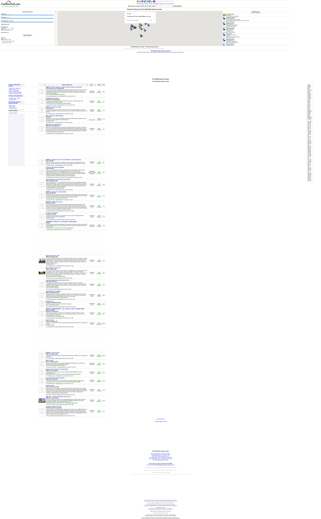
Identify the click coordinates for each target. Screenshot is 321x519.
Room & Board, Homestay (15, 92)
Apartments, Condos (14, 88)
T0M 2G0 (309, 162)
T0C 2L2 (309, 124)
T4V (308, 135)
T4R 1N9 (309, 170)
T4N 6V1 (309, 179)
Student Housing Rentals (15, 93)
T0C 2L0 (309, 126)
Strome (308, 109)
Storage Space (180, 52)
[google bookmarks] (152, 1)
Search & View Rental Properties (160, 500)
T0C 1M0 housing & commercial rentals (160, 453)
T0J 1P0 (309, 136)
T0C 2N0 (309, 130)
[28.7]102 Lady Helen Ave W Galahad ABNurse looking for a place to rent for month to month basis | (236, 19)
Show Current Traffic (7, 42)
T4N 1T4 (309, 165)
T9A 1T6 (309, 148)
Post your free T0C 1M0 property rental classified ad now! (160, 465)
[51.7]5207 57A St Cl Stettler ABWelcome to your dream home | (230, 41)
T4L (308, 157)
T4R (308, 163)
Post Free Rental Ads (149, 500)
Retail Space (12, 105)
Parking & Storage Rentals (15, 95)
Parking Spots (172, 52)
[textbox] (156, 6)
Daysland (309, 117)
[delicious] (145, 1)
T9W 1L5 (309, 143)
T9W (308, 144)
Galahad (309, 86)
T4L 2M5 (309, 154)
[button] (140, 26)
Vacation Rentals (13, 113)
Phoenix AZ (157, 509)
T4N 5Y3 (309, 176)
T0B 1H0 (309, 123)
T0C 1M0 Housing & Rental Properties (160, 51)
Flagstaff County (309, 95)
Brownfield (309, 110)
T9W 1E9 (309, 141)
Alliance (309, 91)
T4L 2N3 (309, 155)
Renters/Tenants (149, 3)
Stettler (308, 100)
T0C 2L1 (309, 125)
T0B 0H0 (309, 128)
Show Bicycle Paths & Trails (8, 41)
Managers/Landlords (158, 3)
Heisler (308, 92)
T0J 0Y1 (309, 156)
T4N (308, 166)
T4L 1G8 (309, 159)
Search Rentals (140, 3)
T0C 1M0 (309, 121)
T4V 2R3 (309, 132)
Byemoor (309, 104)
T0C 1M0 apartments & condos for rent (160, 455)
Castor (308, 90)
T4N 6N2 (309, 172)
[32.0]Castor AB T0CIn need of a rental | (229, 30)
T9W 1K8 (309, 142)
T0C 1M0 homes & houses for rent (160, 456)
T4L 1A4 (309, 153)
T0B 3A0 (309, 146)
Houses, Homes (13, 89)
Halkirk (308, 84)
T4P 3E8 (309, 175)
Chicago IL (164, 508)
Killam (308, 115)
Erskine (309, 112)
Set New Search (231, 21)
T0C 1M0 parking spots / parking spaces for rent (160, 458)
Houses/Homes (154, 52)
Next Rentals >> (161, 419)
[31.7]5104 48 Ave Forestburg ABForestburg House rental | (230, 24)
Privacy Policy (169, 501)
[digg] (149, 1)
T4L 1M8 (309, 160)
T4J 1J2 (309, 145)
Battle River (308, 88)
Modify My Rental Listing (171, 500)
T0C (308, 138)
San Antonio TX (163, 509)
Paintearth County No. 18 (309, 98)
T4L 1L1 (309, 158)
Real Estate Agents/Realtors (160, 501)
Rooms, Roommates (14, 91)
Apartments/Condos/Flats (143, 52)
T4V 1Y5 (309, 134)
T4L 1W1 (309, 161)
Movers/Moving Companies (149, 501)
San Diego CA (170, 509)
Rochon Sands (309, 114)
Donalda (309, 96)
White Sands (308, 106)
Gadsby (309, 85)
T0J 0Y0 (309, 167)
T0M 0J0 (309, 164)
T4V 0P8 (309, 133)
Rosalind (309, 111)
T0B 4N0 (309, 131)
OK (150, 20)
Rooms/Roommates (163, 52)
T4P (308, 171)
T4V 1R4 (309, 137)
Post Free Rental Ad (169, 3)
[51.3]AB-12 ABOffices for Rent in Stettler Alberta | (231, 35)
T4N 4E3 (309, 169)
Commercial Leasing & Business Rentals (15, 102)
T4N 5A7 (309, 177)
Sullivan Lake (309, 108)
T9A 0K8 (309, 149)
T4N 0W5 (309, 174)
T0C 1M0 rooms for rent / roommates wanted (160, 457)
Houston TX (169, 508)
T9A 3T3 (309, 150)
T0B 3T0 (309, 178)
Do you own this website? (133, 20)
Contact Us (175, 501)
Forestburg (309, 89)
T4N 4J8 (309, 173)
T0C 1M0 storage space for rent (160, 460)
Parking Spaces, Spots (14, 98)
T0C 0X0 (309, 122)
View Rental (225, 21)
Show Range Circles (7, 39)
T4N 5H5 (309, 168)
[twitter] (140, 1)
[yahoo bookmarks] (154, 1)
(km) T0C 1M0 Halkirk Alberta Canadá (232, 15)
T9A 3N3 (309, 151)
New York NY (151, 508)
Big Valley (309, 118)
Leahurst (309, 93)
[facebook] (142, 1)
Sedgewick (309, 116)
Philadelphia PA (151, 509)
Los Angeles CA (158, 508)
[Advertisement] (305, 11)
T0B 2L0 (309, 127)
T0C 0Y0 (309, 139)
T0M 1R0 (309, 180)
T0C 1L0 (309, 140)
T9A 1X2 (309, 147)
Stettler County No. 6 (308, 102)
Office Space (12, 106)
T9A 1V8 (309, 152)
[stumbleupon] (147, 1)
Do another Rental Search (160, 421)
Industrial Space (13, 108)
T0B (308, 129)
